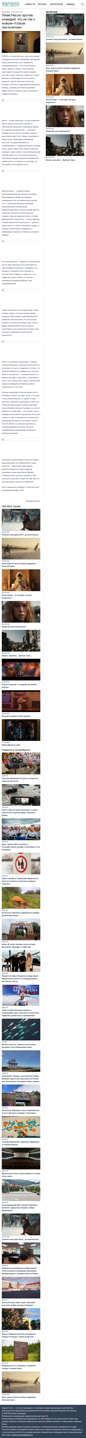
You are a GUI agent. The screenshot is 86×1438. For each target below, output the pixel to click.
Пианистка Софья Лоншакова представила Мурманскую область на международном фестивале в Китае (20, 979)
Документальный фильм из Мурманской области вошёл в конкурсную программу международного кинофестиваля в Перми (20, 1271)
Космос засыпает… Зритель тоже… (17, 655)
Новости (30, 4)
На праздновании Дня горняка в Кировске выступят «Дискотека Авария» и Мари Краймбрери (20, 1208)
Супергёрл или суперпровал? (14, 626)
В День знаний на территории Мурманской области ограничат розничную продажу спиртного (20, 881)
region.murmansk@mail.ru (22, 1435)
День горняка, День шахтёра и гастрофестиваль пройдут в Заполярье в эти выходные (21, 847)
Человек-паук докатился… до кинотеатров (20, 534)
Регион (42, 4)
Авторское (56, 4)
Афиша (71, 4)
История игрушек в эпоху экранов (16, 716)
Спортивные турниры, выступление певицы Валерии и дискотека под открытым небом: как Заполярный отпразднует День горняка (20, 1079)
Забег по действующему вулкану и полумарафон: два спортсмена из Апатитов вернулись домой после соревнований (20, 1013)
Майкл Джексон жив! (11, 745)
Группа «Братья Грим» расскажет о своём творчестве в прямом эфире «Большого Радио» (20, 812)
